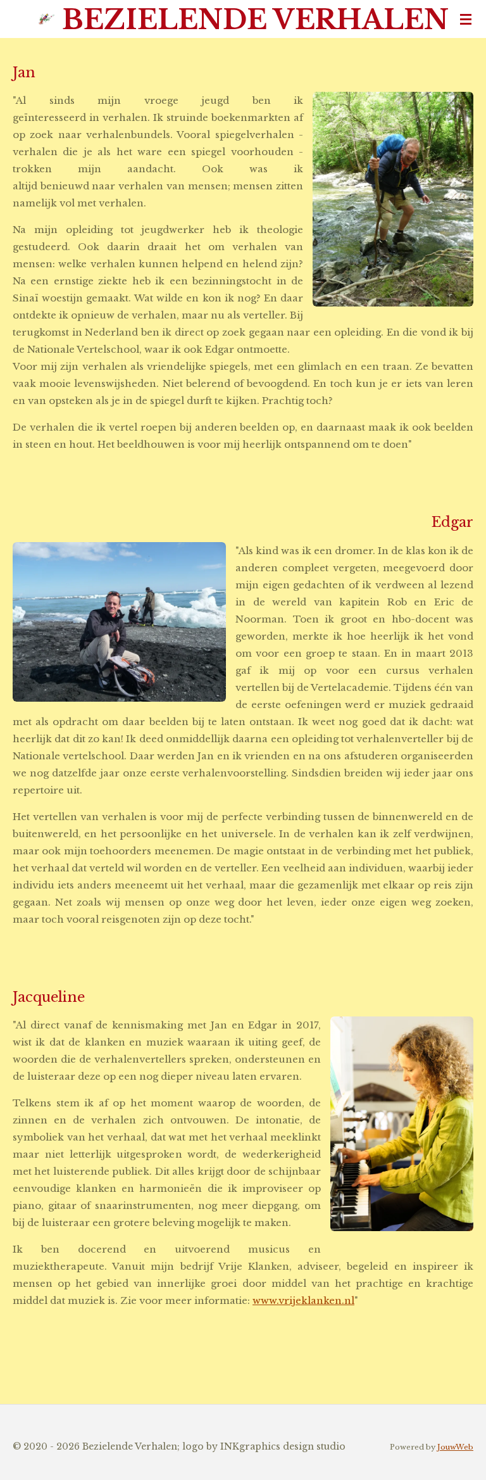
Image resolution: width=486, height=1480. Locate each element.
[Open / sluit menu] (466, 19)
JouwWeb (455, 1447)
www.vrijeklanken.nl (303, 1300)
